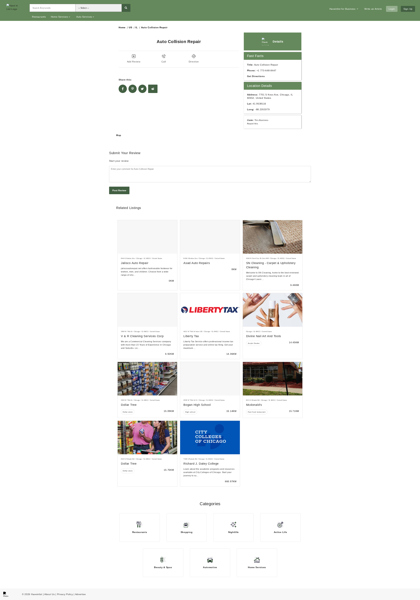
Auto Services (84, 16)
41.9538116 (259, 103)
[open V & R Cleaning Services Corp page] (147, 310)
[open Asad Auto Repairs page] (210, 237)
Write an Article (373, 9)
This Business (261, 120)
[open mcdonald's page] (272, 378)
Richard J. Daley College (201, 463)
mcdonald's (254, 404)
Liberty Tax (191, 336)
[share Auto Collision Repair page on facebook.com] (123, 89)
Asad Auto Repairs (196, 263)
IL (136, 27)
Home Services (59, 16)
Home (122, 27)
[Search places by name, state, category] (125, 8)
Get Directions (256, 76)
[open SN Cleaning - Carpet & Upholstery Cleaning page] (272, 237)
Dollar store (128, 412)
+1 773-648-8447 (266, 70)
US (130, 27)
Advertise (80, 594)
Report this (252, 124)
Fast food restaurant (257, 412)
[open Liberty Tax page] (210, 310)
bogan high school (197, 404)
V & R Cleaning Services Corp (142, 336)
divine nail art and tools (263, 336)
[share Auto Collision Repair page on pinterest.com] (132, 89)
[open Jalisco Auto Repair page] (147, 237)
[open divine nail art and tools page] (272, 310)
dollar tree (129, 404)
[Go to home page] (16, 10)
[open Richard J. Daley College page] (210, 437)
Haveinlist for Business (342, 9)
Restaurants (39, 16)
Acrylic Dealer (254, 343)
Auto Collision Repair (154, 27)
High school (190, 412)
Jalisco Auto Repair (134, 263)
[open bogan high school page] (210, 378)
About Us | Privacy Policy (58, 594)
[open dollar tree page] (147, 378)
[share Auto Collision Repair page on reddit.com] (153, 89)
